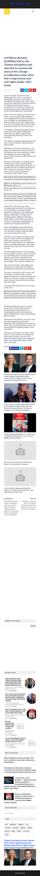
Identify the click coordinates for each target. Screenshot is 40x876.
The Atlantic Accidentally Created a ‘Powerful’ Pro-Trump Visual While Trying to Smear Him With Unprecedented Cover (20, 770)
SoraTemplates (20, 873)
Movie (7, 831)
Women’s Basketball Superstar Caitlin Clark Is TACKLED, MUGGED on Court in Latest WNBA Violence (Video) (19, 436)
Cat (27, 824)
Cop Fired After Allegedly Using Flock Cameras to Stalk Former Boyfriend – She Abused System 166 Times (18, 490)
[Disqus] (20, 546)
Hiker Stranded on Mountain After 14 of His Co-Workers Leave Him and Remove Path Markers (19, 760)
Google (7, 827)
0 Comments (8, 91)
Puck (15, 227)
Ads (6, 824)
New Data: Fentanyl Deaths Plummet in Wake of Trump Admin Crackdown (18, 463)
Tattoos (26, 831)
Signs (19, 831)
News (5, 348)
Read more (14, 690)
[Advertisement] (20, 36)
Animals (20, 824)
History (15, 827)
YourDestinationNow (20, 3)
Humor (23, 827)
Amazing (13, 824)
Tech (6, 834)
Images (30, 827)
